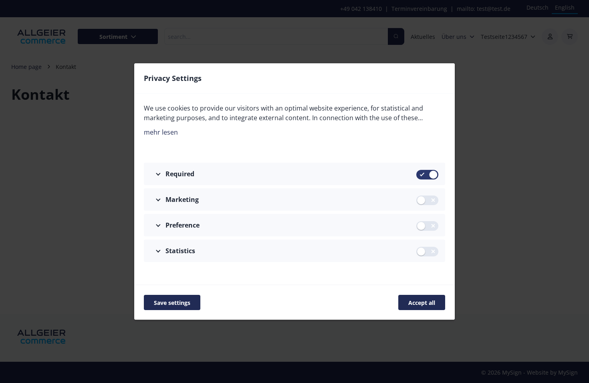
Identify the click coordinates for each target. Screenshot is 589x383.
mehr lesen (161, 132)
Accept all (421, 302)
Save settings (172, 302)
